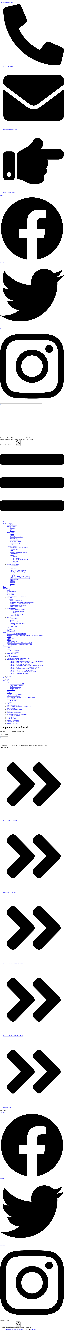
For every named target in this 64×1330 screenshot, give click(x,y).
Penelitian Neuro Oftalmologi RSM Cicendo (21, 670)
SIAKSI (9, 703)
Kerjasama (9, 674)
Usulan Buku (10, 594)
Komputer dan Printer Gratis (17, 623)
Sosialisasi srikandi (15, 715)
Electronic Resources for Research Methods (21, 576)
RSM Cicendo (7, 681)
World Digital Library (15, 541)
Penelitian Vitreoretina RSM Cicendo (20, 664)
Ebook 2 (12, 529)
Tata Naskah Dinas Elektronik (14, 712)
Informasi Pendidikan (12, 656)
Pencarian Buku (7, 523)
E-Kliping (9, 637)
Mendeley (12, 584)
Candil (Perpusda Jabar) (16, 537)
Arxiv (11, 585)
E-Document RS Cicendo (13, 696)
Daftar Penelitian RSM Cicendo (15, 659)
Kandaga (15, 556)
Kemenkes (9, 682)
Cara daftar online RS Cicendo (15, 694)
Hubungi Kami (11, 631)
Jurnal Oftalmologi (18, 614)
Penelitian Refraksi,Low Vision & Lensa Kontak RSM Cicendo (27, 665)
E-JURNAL (10, 599)
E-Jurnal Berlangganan (16, 600)
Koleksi (5, 632)
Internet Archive (14, 579)
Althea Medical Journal (16, 606)
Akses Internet (14, 621)
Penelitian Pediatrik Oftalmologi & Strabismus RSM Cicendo (26, 667)
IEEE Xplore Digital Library (17, 571)
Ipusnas (12, 534)
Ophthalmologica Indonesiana (18, 605)
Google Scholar (14, 553)
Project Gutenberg (15, 543)
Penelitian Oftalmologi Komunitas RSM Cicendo (23, 668)
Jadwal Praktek (11, 690)
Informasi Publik (7, 646)
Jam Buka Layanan (12, 591)
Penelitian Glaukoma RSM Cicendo (19, 673)
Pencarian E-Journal (12, 525)
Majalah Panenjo (14, 615)
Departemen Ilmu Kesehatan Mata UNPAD (18, 658)
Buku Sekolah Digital (15, 538)
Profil (8, 590)
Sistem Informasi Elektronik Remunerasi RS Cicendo (21, 697)
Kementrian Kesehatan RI (17, 684)
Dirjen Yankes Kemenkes (16, 685)
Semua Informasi (11, 653)
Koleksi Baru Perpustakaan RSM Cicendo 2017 (19, 643)
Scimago (12, 582)
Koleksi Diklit (10, 638)
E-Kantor (9, 628)
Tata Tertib (9, 597)
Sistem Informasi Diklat (13, 705)
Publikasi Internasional (13, 564)
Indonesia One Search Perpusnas (18, 552)
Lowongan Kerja (11, 718)
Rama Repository (14, 549)
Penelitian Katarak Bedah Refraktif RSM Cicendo (23, 671)
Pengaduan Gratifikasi (12, 723)
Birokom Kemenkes (15, 687)
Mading (12, 620)
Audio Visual (13, 626)
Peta (4, 587)
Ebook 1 (12, 528)
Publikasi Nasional (11, 546)
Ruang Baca (13, 625)
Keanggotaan (10, 593)
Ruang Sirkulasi (14, 618)
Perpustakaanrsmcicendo (6, 2)
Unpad (12, 555)
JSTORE (12, 573)
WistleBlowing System (13, 721)
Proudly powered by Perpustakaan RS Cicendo (12, 1329)
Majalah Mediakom (18, 611)
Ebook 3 (12, 531)
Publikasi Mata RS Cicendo (17, 609)
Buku (14, 612)
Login (8, 679)
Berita (8, 655)
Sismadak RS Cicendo (12, 699)
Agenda (9, 647)
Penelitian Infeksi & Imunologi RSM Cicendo (22, 662)
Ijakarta (12, 535)
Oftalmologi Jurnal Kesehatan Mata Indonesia (22, 602)
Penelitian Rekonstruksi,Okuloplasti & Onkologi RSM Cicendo (26, 661)
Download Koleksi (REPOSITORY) (16, 634)
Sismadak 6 (13, 700)
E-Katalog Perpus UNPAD (20, 559)
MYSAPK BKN (11, 717)
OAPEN (12, 544)
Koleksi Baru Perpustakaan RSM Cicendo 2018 (19, 644)
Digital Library (10, 532)
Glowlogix (33, 1329)
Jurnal (14, 562)
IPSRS (8, 711)
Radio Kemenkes (14, 652)
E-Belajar (9, 629)
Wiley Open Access (15, 575)
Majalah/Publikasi (11, 608)
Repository (16, 561)
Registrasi (5, 678)
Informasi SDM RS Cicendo (14, 709)
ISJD (11, 550)
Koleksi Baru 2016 (12, 641)
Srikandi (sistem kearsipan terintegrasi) (17, 714)
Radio (8, 649)
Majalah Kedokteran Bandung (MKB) (20, 603)
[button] (32, 483)
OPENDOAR (14, 568)
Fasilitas (9, 617)
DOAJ (12, 567)
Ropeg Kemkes (11, 708)
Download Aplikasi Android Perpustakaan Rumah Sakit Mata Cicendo (25, 635)
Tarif (8, 691)
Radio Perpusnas (14, 650)
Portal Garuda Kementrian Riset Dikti (20, 547)
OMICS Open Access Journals (18, 570)
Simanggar (9, 702)
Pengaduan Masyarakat (13, 720)
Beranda (5, 522)
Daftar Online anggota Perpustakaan (16, 596)
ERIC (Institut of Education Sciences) (20, 578)
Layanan (5, 588)
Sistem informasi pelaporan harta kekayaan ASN (19, 706)
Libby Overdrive (14, 540)
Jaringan (9, 676)
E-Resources (16, 558)
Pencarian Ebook (11, 526)
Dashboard (9, 693)
